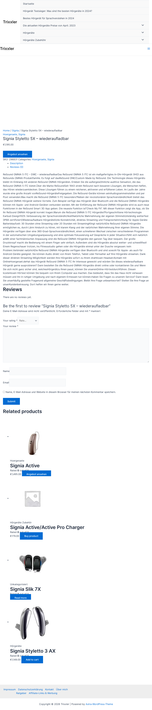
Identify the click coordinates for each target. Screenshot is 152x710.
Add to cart (32, 659)
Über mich (62, 689)
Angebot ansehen (17, 154)
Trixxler (10, 22)
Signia (15, 130)
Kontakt (49, 689)
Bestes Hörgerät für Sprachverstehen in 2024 (48, 18)
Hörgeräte (28, 32)
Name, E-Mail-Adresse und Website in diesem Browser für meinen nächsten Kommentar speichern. (61, 392)
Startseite (28, 3)
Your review (10, 326)
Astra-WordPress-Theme (99, 704)
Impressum (10, 689)
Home (6, 130)
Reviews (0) (16, 166)
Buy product (31, 535)
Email (6, 382)
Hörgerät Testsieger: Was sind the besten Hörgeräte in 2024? (57, 10)
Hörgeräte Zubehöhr (34, 40)
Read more (21, 597)
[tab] (79, 163)
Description (16, 163)
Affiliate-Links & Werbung (43, 693)
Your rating (10, 320)
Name (6, 371)
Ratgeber (21, 693)
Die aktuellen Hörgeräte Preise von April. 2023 (49, 25)
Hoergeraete (10, 134)
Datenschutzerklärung (30, 689)
